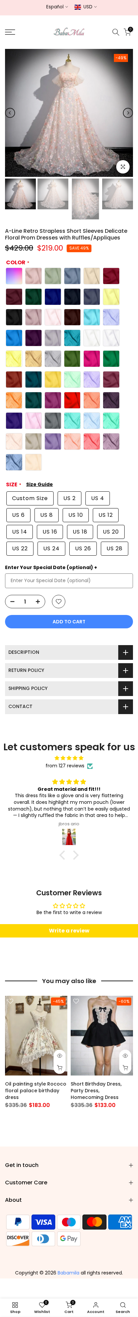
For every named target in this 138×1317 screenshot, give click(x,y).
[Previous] (10, 113)
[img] (69, 758)
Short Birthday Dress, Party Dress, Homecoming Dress (96, 1091)
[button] (64, 855)
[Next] (128, 113)
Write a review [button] (69, 930)
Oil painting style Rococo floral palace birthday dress (35, 1091)
